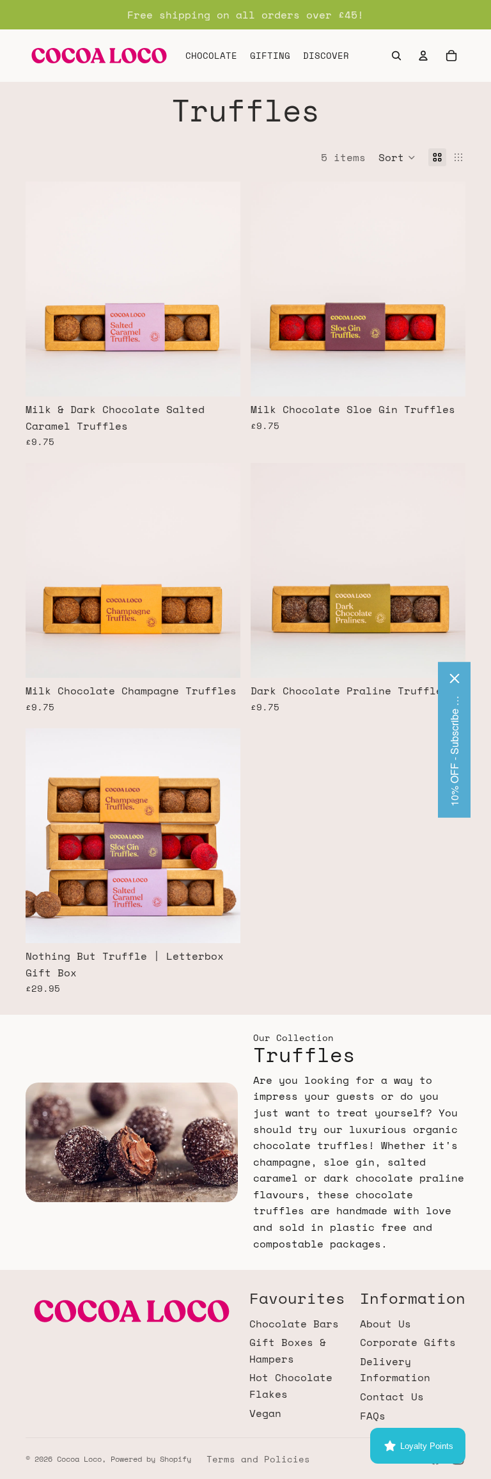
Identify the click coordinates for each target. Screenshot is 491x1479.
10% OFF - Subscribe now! (454, 749)
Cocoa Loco (79, 1458)
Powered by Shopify (151, 1458)
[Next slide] (221, 289)
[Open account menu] (423, 56)
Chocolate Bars (294, 1323)
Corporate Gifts (408, 1342)
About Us (385, 1323)
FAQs (373, 1415)
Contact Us (392, 1396)
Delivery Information (395, 1370)
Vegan (265, 1413)
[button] (397, 157)
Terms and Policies (258, 1459)
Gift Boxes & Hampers (287, 1350)
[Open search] (396, 56)
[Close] (454, 678)
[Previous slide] (45, 289)
